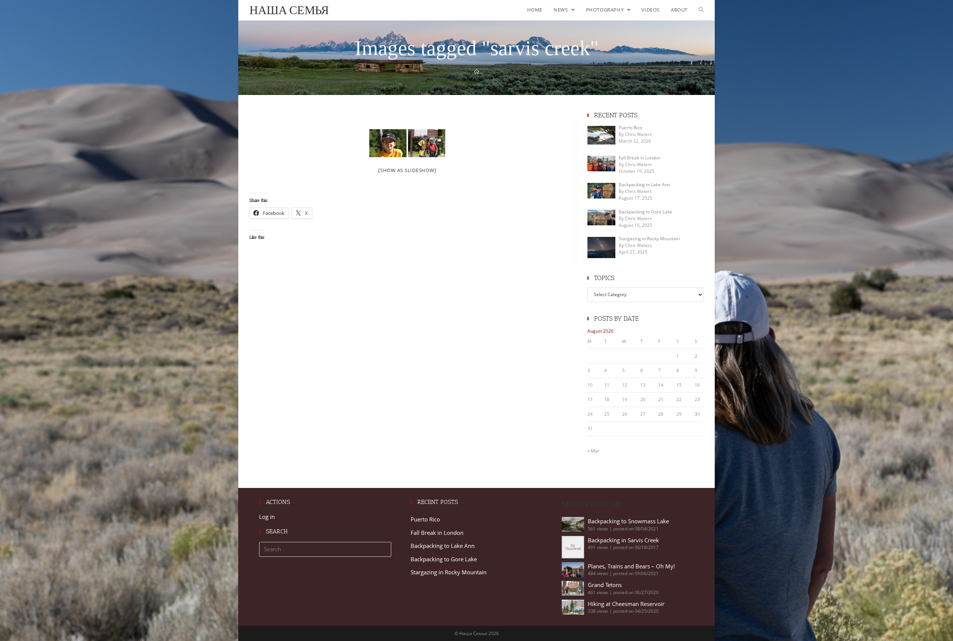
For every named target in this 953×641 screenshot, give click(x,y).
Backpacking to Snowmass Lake (628, 521)
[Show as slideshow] (407, 170)
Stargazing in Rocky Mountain (449, 572)
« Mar (593, 451)
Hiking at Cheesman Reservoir (626, 603)
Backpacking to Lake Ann (443, 545)
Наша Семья (289, 10)
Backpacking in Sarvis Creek (623, 540)
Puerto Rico (425, 519)
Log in (267, 516)
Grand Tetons (605, 584)
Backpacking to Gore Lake (444, 559)
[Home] (476, 72)
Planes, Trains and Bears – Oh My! (631, 566)
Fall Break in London (437, 532)
